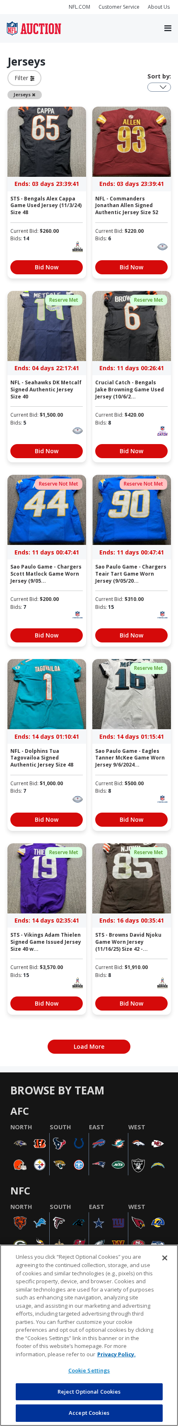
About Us (159, 6)
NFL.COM (79, 6)
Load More (89, 1046)
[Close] (165, 1258)
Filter (22, 78)
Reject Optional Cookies (89, 1391)
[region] (89, 1335)
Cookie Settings (89, 1370)
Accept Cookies (89, 1412)
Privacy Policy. (116, 1354)
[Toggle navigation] (168, 28)
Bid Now (46, 267)
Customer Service (119, 6)
